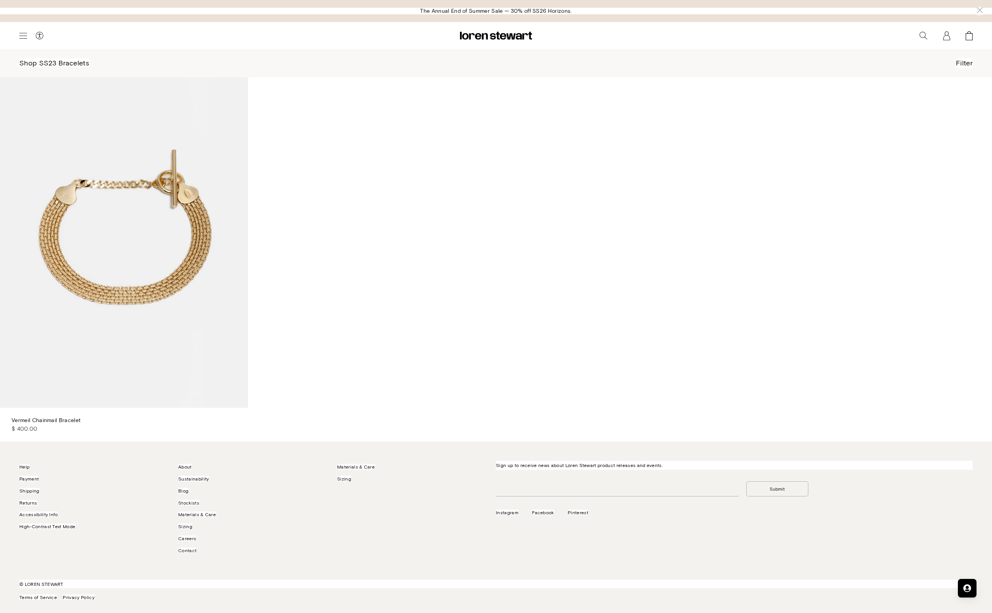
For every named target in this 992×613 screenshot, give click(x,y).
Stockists (188, 502)
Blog (183, 490)
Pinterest (578, 512)
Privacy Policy (78, 597)
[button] (980, 11)
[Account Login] (946, 35)
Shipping (29, 490)
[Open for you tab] (967, 588)
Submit (777, 488)
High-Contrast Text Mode (47, 526)
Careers (187, 538)
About (185, 466)
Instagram (507, 512)
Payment (29, 478)
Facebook (543, 512)
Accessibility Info (38, 514)
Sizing (185, 526)
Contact (187, 550)
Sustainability (193, 478)
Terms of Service (38, 597)
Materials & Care (197, 514)
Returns (28, 502)
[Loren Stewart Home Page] (496, 35)
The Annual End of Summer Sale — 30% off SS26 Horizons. (496, 10)
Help (24, 466)
